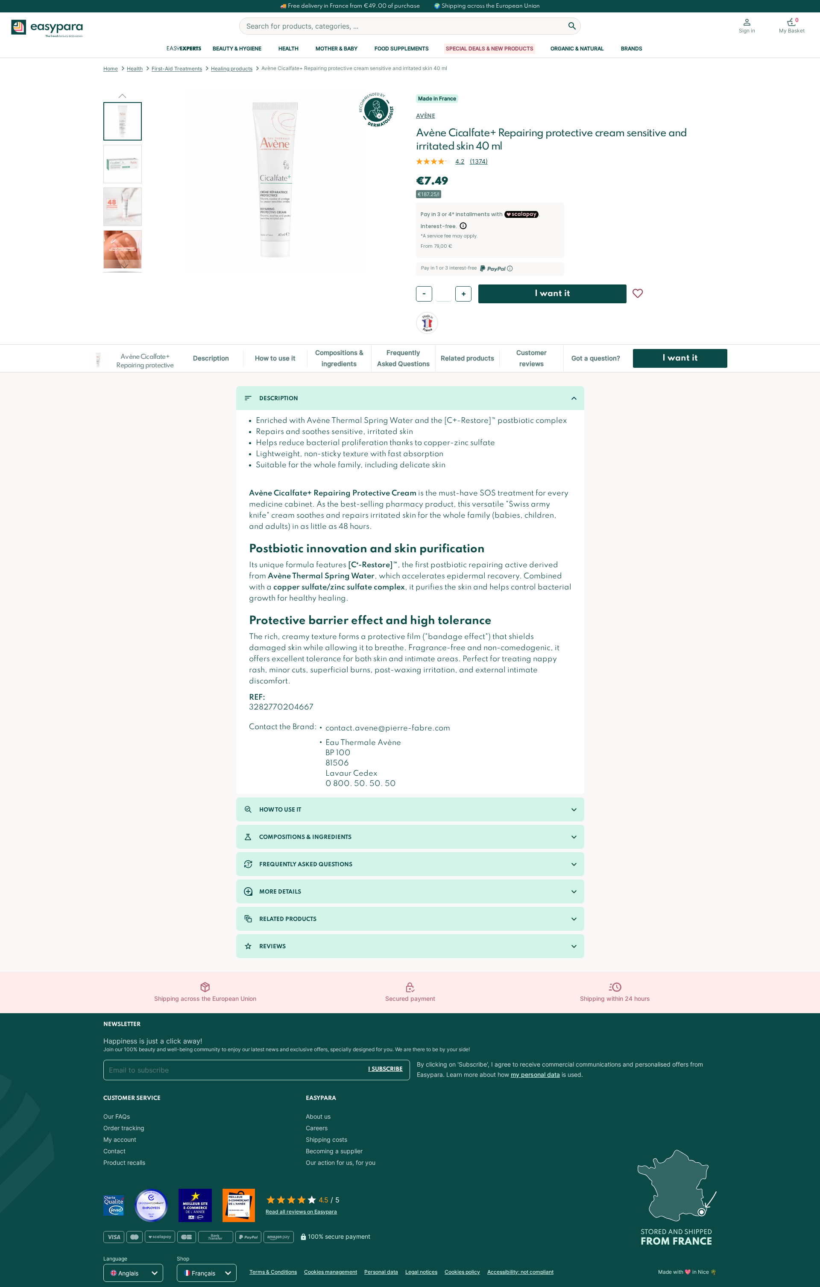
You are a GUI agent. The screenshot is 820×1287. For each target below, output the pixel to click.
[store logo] (50, 28)
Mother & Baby (336, 48)
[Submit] (572, 26)
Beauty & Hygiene (237, 48)
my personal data (535, 1074)
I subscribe (385, 1069)
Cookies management (330, 1272)
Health (288, 48)
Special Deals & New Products (489, 48)
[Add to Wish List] (638, 293)
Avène (425, 116)
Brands (631, 48)
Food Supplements (402, 48)
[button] (122, 95)
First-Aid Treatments (177, 68)
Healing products (231, 68)
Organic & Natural (577, 48)
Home (110, 68)
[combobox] (410, 26)
